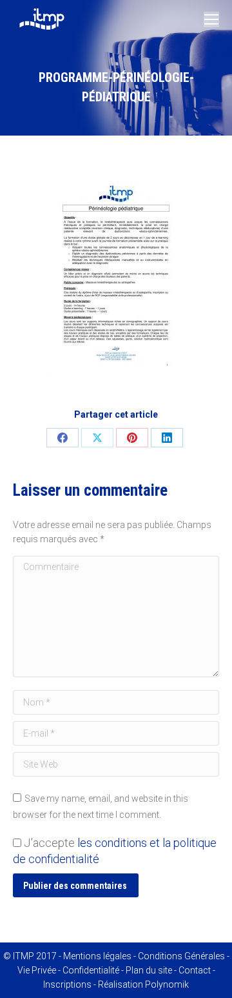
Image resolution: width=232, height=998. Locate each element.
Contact (195, 970)
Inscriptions (67, 984)
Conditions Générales (181, 956)
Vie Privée (36, 970)
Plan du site (149, 970)
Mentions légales (97, 956)
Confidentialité (91, 970)
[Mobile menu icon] (211, 19)
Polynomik (167, 984)
